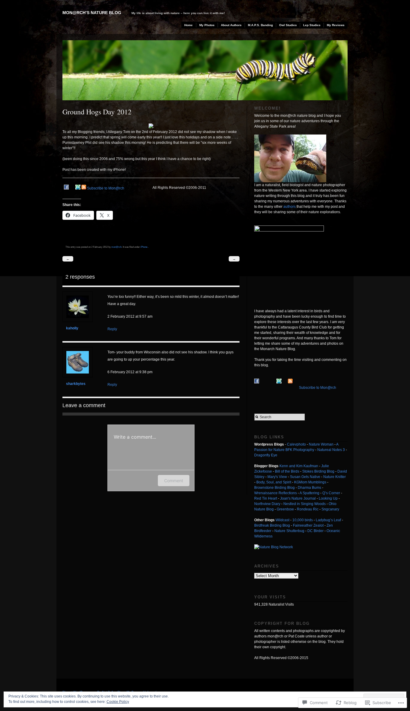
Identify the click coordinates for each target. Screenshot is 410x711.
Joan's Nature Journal (298, 498)
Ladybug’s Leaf (328, 520)
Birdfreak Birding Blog (272, 525)
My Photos (207, 25)
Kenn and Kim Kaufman (298, 466)
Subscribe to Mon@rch (105, 188)
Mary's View (277, 477)
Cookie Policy (118, 702)
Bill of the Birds (287, 471)
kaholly (72, 328)
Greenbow (285, 509)
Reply (112, 329)
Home (188, 25)
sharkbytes (76, 384)
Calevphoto (296, 444)
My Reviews (336, 25)
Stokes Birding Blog (318, 471)
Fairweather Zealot (308, 525)
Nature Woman (321, 444)
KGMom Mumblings (310, 482)
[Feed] (83, 188)
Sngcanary (330, 509)
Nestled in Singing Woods (304, 504)
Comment (173, 480)
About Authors (231, 25)
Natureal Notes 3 (331, 450)
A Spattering (309, 493)
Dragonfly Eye (265, 455)
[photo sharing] (151, 127)
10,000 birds (302, 520)
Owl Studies (288, 25)
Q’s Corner (331, 493)
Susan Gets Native (305, 477)
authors (289, 206)
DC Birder (315, 531)
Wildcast (282, 520)
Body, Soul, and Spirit (273, 482)
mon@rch (116, 246)
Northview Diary (267, 504)
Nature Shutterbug (289, 531)
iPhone (143, 246)
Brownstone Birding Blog (274, 488)
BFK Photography (299, 450)
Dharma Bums (309, 488)
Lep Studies (312, 25)
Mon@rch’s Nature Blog (91, 12)
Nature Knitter (334, 477)
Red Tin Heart (265, 498)
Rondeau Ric (307, 509)
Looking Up (328, 498)
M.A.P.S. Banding (260, 25)
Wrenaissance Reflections (275, 493)
